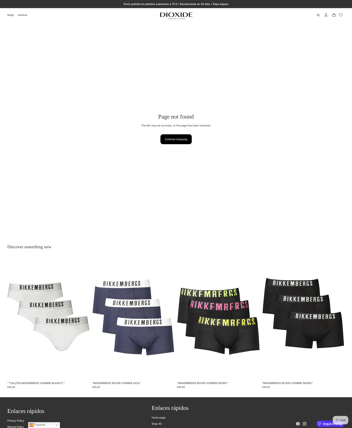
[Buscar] (318, 15)
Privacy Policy (15, 420)
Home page (159, 417)
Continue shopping (176, 139)
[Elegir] (84, 374)
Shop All (157, 423)
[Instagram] (304, 424)
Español (39, 424)
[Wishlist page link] (340, 15)
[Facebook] (298, 424)
